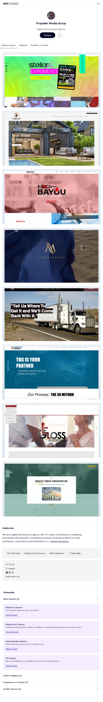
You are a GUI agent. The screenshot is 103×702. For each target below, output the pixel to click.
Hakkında (23, 45)
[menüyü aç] (98, 4)
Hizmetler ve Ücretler (39, 45)
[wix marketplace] (10, 3)
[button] (51, 79)
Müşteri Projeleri (9, 45)
